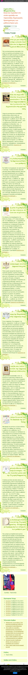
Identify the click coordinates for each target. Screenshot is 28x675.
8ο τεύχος (8, 602)
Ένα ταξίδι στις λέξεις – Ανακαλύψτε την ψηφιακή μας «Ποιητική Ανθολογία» (15, 368)
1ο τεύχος (8, 615)
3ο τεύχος (8, 611)
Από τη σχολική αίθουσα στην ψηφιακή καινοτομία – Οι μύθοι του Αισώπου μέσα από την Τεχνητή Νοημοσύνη (14, 471)
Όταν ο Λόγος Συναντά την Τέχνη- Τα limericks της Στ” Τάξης (15, 419)
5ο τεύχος (8, 608)
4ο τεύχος (8, 609)
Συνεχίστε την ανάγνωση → (9, 83)
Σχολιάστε (23, 85)
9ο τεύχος (8, 601)
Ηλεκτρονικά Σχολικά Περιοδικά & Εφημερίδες (14, 1)
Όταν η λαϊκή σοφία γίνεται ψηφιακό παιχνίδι (15, 265)
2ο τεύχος (8, 613)
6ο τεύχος (8, 606)
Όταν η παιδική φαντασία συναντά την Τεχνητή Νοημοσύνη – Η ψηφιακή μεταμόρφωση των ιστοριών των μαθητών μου (15, 524)
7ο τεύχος (8, 604)
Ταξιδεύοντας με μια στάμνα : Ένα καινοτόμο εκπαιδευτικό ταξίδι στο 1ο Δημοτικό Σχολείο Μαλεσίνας (14, 43)
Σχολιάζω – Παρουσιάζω (9, 9)
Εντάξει (15, 672)
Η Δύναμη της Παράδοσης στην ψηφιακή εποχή (16, 315)
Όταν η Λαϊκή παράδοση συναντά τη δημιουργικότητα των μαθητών (14, 160)
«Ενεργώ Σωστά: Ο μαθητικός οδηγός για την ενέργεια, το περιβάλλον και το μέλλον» (14, 210)
